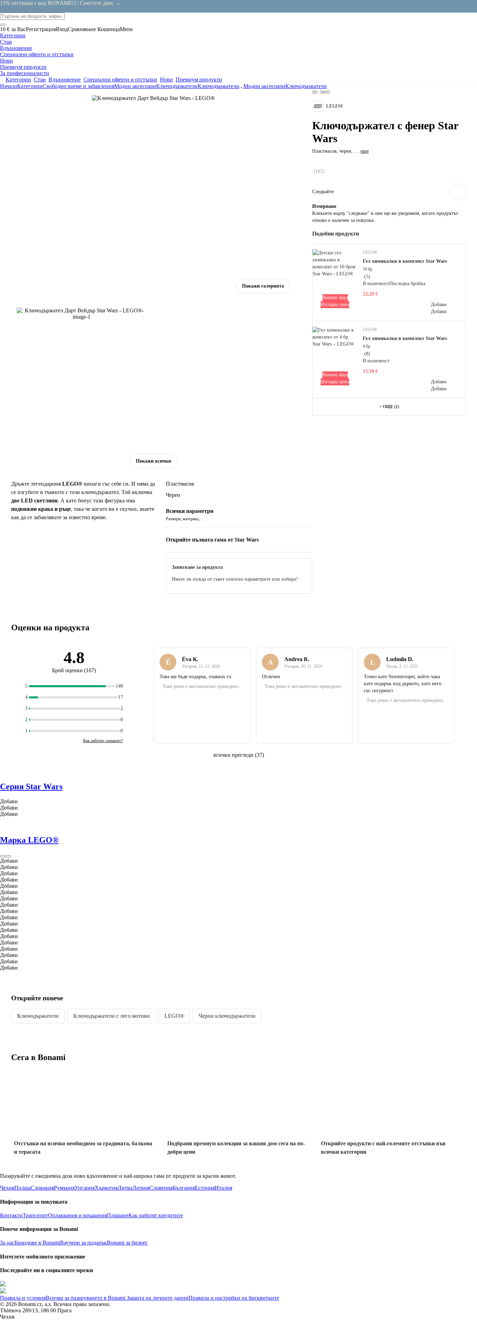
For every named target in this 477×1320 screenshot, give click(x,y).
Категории (30, 86)
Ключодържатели (218, 86)
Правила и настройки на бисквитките (234, 1298)
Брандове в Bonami (37, 1243)
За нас (7, 1243)
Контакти (11, 1215)
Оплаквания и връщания (77, 1215)
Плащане (118, 1215)
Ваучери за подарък (83, 1243)
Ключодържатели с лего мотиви (111, 1016)
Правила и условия (23, 1298)
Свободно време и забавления (78, 86)
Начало (8, 86)
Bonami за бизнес (127, 1243)
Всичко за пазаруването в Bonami (85, 1298)
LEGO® (174, 1016)
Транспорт (35, 1215)
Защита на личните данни (157, 1298)
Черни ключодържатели (227, 1016)
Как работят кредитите (156, 1215)
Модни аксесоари (135, 86)
